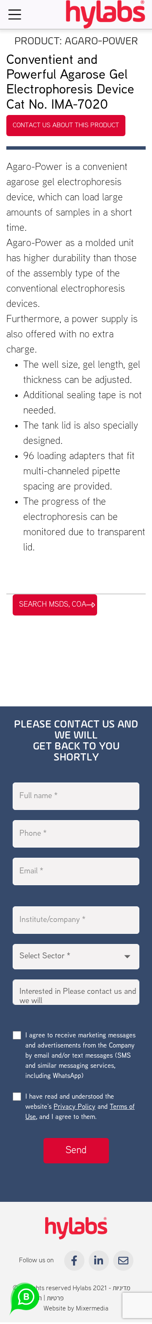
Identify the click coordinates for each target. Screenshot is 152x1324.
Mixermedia (92, 1308)
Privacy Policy (74, 1107)
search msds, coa (52, 604)
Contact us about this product (66, 125)
